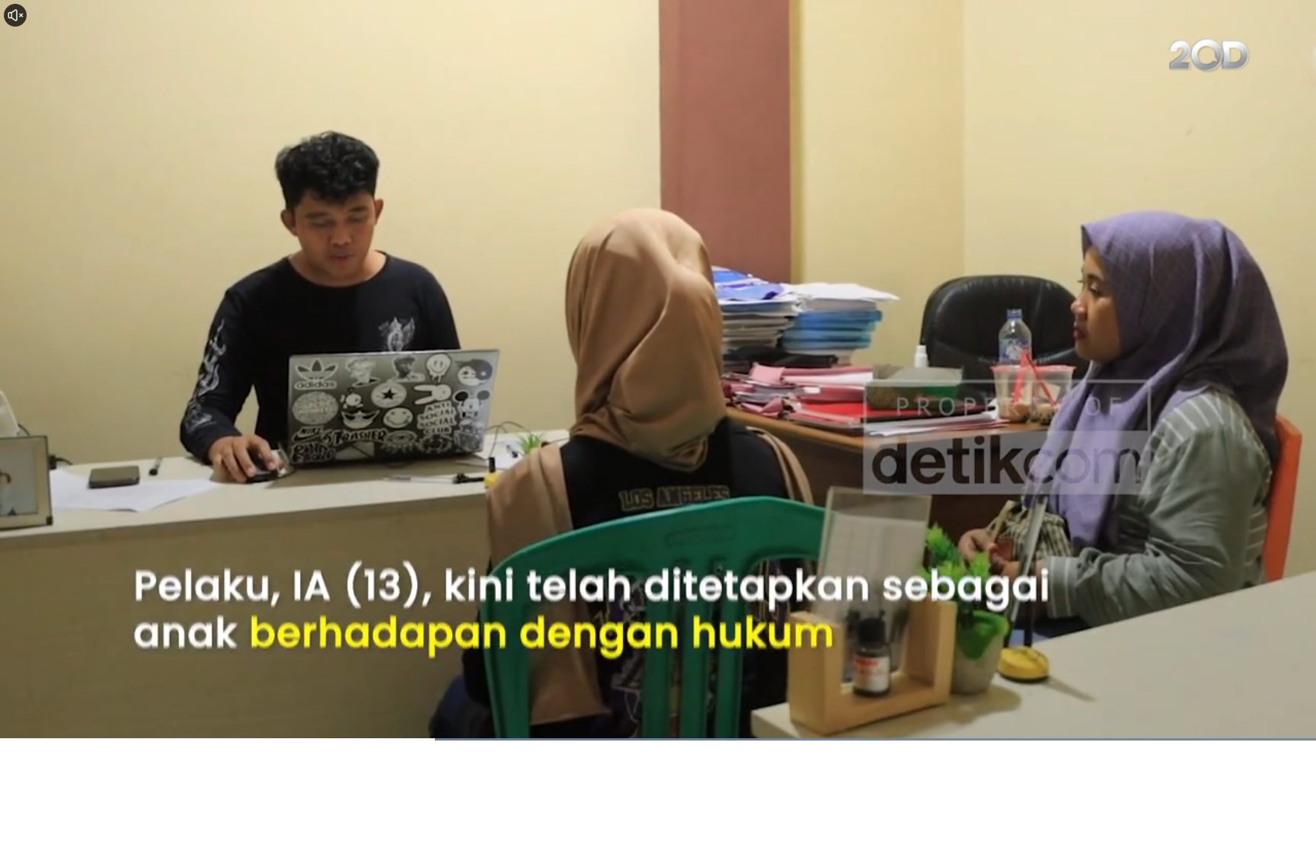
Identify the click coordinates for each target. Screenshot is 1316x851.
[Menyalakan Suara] (15, 15)
